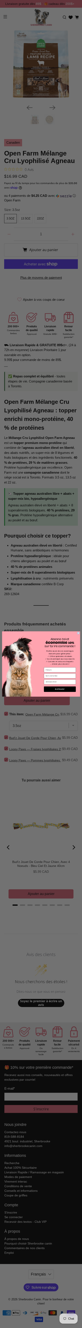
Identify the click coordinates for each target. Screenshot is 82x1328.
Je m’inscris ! (60, 689)
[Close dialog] (78, 633)
